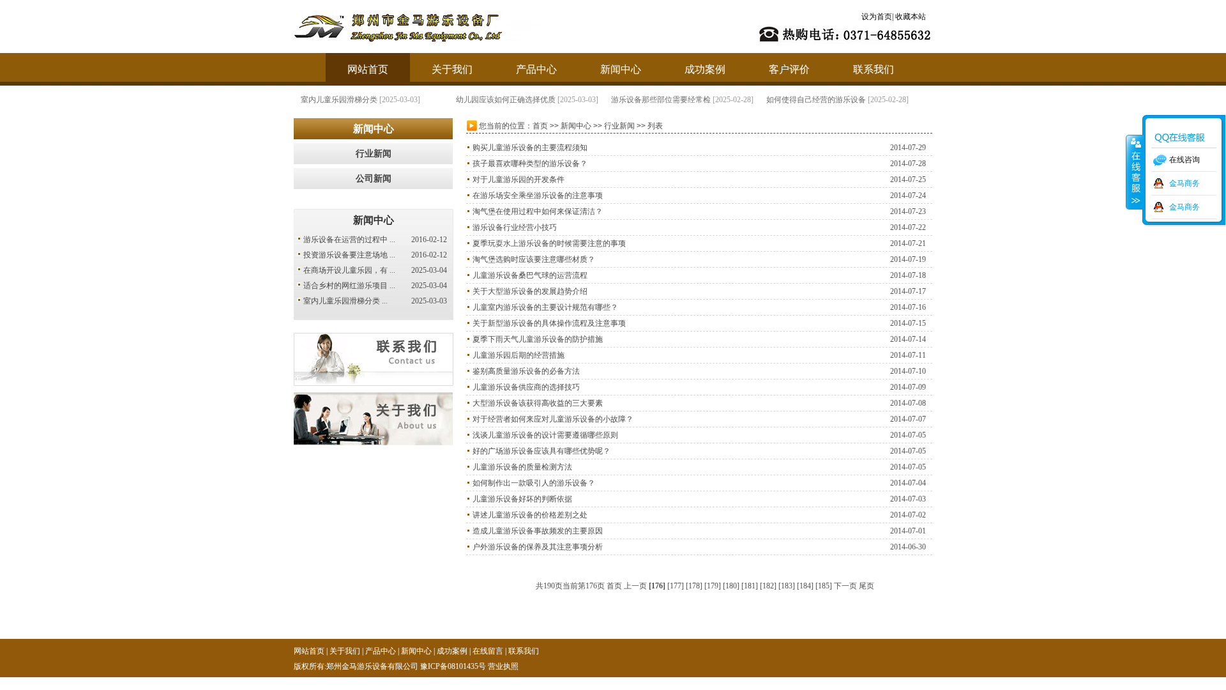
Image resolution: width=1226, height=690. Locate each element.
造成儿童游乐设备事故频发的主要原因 (538, 530)
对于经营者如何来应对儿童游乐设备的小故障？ (553, 419)
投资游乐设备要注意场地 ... (349, 254)
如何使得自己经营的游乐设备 (815, 99)
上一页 (635, 585)
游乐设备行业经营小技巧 (515, 227)
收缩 (1135, 172)
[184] (805, 585)
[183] (786, 585)
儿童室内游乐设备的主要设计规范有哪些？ (545, 307)
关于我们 (452, 69)
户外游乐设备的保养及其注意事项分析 (538, 546)
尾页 (866, 585)
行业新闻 (373, 153)
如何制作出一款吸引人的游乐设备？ (534, 483)
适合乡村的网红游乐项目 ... (349, 285)
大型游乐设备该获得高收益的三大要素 (538, 403)
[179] (712, 585)
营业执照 (503, 666)
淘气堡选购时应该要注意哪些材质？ (534, 259)
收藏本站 (910, 16)
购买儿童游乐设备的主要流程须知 (530, 147)
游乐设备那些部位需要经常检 (660, 99)
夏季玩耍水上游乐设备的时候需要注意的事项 (549, 243)
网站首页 (367, 69)
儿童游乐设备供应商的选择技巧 (526, 387)
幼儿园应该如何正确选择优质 (505, 99)
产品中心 (536, 69)
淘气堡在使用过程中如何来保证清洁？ (538, 211)
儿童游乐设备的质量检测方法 (522, 467)
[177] (675, 585)
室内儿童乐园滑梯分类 (338, 99)
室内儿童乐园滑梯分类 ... (345, 300)
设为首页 (876, 16)
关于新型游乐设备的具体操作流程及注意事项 (549, 323)
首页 (540, 125)
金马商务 (1184, 183)
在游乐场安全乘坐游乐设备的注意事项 (538, 195)
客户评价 (789, 69)
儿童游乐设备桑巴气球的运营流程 (530, 275)
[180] (731, 585)
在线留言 (488, 651)
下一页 (845, 585)
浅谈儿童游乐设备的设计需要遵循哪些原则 (545, 435)
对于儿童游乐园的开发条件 (518, 179)
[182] (768, 585)
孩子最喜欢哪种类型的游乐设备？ (530, 163)
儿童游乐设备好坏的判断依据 (522, 498)
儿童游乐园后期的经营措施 (518, 355)
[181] (749, 585)
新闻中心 (620, 69)
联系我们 (873, 69)
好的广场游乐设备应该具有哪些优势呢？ (541, 451)
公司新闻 (373, 178)
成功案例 (705, 69)
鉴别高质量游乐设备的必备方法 (526, 371)
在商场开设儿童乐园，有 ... (349, 270)
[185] (823, 585)
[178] (694, 585)
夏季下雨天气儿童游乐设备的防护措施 (538, 339)
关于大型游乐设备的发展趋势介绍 (530, 291)
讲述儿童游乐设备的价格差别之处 (530, 514)
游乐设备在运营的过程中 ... (349, 239)
